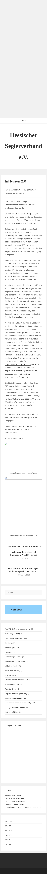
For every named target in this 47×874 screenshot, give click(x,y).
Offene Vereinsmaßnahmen (15, 680)
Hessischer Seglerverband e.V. (23, 146)
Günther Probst (13, 190)
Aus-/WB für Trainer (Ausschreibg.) (17, 629)
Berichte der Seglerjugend (14, 638)
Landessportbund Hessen (14, 804)
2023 (6, 835)
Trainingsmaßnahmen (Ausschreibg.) (18, 703)
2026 (6, 821)
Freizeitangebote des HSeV (15, 661)
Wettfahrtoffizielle (11, 712)
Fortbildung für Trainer (13, 657)
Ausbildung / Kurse (12, 634)
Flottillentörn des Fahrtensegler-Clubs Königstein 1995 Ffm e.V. (23, 570)
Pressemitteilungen (15, 193)
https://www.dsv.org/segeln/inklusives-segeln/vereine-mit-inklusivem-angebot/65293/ (21, 374)
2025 (6, 826)
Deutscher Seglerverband (14, 798)
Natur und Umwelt (12, 670)
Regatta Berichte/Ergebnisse (15, 694)
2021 (6, 844)
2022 (6, 839)
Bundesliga (9, 643)
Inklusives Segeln (11, 666)
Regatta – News (10, 689)
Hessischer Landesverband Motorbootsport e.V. (23, 807)
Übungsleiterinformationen (15, 707)
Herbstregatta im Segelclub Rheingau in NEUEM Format (23, 553)
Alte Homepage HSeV (13, 795)
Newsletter (9, 675)
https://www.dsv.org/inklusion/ (18, 364)
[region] (23, 59)
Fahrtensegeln (10, 647)
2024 (6, 830)
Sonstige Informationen (14, 698)
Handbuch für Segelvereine (15, 801)
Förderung (9, 652)
